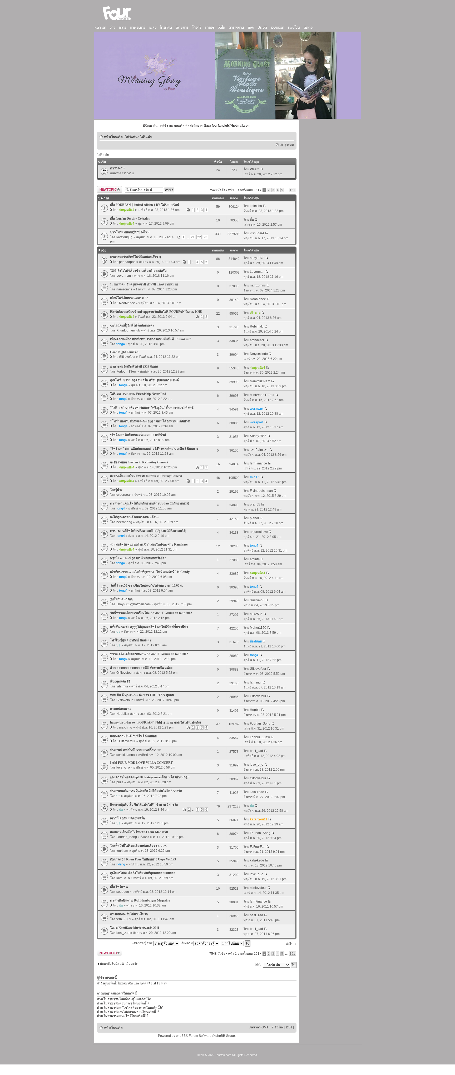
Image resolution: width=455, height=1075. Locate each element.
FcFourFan (257, 847)
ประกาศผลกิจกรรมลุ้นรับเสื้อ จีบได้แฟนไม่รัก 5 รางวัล (146, 791)
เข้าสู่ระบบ (287, 144)
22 (199, 237)
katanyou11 (258, 819)
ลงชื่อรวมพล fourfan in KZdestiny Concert (139, 462)
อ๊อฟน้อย (256, 641)
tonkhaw (122, 851)
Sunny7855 (258, 436)
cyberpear (123, 495)
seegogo (122, 892)
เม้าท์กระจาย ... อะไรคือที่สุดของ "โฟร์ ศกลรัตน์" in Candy (150, 572)
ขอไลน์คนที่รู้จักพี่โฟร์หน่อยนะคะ (132, 325)
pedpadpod (127, 262)
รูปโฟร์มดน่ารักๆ (121, 599)
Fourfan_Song (260, 723)
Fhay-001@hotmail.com (133, 604)
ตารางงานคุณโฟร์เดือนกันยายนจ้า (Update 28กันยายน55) (149, 503)
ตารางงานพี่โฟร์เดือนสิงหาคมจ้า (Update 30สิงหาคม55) (148, 531)
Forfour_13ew (126, 371)
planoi (254, 518)
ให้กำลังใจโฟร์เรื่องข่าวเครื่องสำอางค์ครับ (138, 271)
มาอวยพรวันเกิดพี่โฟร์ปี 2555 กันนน (134, 366)
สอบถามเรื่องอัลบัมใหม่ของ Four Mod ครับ (139, 832)
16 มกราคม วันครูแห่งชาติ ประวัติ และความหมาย (144, 284)
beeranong (124, 522)
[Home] (117, 21)
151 (292, 190)
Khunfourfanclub (128, 330)
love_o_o (123, 767)
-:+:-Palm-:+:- (259, 450)
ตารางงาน (117, 168)
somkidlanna (125, 755)
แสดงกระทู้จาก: (143, 943)
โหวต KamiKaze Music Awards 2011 (134, 928)
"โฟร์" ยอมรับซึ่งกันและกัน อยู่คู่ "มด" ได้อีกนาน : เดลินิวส (150, 421)
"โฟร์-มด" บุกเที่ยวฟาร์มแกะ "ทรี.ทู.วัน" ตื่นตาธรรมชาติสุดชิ (152, 407)
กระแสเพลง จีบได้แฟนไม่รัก (129, 914)
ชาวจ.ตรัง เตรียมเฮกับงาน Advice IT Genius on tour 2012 (149, 654)
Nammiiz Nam (260, 381)
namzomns (124, 289)
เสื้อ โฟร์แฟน (119, 887)
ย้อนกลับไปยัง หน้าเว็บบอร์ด (119, 963)
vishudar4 (257, 233)
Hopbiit (121, 714)
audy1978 (257, 258)
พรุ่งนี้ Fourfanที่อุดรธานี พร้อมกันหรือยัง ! (138, 558)
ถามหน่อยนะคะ (120, 709)
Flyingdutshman (261, 491)
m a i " (254, 477)
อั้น (252, 219)
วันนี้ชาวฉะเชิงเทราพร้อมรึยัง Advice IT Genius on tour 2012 (151, 613)
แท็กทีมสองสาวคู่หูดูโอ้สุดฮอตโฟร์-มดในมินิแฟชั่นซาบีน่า (149, 626)
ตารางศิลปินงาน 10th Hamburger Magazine (140, 900)
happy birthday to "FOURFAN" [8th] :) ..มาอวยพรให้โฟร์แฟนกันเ (155, 722)
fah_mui (122, 686)
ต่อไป (289, 944)
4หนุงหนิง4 (126, 210)
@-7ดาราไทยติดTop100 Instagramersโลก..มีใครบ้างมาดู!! (150, 777)
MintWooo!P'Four (262, 395)
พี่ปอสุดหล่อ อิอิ (120, 681)
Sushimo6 (257, 600)
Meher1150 (258, 628)
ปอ (118, 631)
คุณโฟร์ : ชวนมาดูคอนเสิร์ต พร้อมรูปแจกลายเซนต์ (144, 380)
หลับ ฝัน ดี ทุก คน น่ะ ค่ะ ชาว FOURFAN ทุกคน (142, 695)
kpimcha (256, 206)
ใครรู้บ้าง (116, 490)
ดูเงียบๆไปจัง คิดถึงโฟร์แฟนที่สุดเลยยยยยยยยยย (142, 873)
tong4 (120, 344)
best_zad (256, 751)
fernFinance (258, 463)
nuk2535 (256, 614)
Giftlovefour (127, 357)
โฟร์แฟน (131, 136)
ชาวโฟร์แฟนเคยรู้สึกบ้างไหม (130, 232)
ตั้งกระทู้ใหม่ (105, 189)
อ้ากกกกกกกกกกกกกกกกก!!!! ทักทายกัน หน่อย (141, 668)
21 (193, 237)
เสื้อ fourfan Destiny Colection (130, 218)
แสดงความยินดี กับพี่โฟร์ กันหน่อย (133, 736)
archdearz (257, 340)
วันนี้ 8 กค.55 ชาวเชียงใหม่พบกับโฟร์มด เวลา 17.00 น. (146, 585)
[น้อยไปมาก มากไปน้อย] (236, 943)
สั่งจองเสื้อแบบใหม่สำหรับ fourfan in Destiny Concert (146, 476)
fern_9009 (123, 919)
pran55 (255, 504)
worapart (256, 408)
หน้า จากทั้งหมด (243, 190)
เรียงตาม (187, 943)
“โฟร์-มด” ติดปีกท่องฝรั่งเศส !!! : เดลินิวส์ (138, 435)
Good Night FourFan (124, 352)
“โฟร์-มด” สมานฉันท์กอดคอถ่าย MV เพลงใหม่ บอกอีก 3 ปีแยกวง (154, 448)
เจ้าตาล (255, 313)
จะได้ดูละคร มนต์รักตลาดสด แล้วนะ (134, 517)
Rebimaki (257, 326)
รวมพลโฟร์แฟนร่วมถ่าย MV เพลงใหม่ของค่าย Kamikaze (148, 544)
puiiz (119, 782)
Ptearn (254, 169)
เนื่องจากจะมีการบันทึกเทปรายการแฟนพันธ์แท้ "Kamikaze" (151, 339)
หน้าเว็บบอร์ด (113, 136)
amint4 (255, 559)
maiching (125, 727)
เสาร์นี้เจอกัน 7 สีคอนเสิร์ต (127, 818)
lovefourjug (124, 237)
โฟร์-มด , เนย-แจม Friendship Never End (138, 394)
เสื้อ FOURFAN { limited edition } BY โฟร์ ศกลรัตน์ (144, 205)
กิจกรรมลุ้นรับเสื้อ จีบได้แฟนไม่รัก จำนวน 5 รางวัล (144, 804)
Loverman (123, 276)
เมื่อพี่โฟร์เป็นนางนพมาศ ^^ (129, 298)
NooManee (127, 303)
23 (205, 237)
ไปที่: (257, 964)
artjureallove (259, 532)
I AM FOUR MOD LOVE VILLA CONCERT (141, 763)
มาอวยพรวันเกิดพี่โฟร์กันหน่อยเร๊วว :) (135, 257)
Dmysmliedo (259, 354)
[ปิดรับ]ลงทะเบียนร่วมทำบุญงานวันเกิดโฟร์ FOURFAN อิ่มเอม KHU (156, 312)
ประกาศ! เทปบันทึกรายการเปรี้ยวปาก (135, 750)
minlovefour (258, 888)
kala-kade (257, 792)
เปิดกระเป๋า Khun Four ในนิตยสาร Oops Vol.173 (143, 859)
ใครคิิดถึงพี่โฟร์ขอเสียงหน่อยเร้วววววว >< (138, 846)
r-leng (120, 864)
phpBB (181, 1036)
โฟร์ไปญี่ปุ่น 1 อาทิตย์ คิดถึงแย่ (130, 640)
